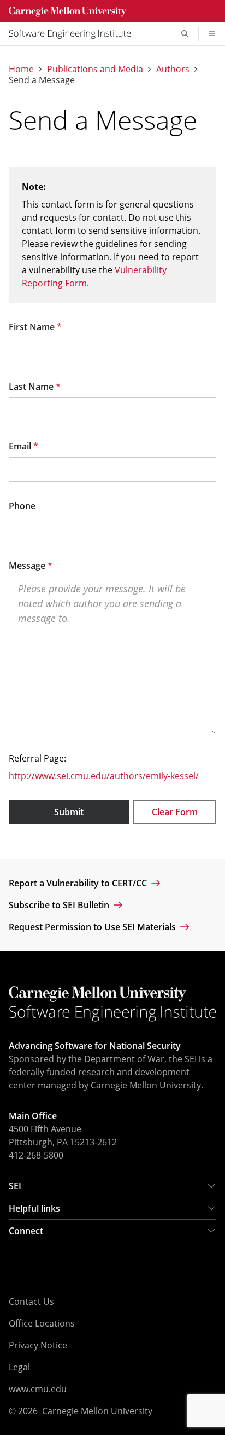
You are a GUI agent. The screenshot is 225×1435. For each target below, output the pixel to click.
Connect (26, 1231)
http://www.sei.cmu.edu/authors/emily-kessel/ (104, 776)
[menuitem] (74, 33)
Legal (19, 1367)
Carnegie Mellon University (97, 1411)
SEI (15, 1186)
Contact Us (31, 1301)
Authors (173, 69)
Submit (69, 812)
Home (21, 69)
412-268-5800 (36, 1155)
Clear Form (175, 812)
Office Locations (42, 1323)
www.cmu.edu (38, 1389)
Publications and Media (95, 69)
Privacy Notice (38, 1345)
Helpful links (34, 1208)
